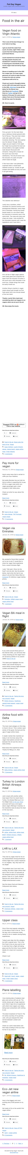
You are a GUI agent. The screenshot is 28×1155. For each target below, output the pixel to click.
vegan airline (13, 1133)
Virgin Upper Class (12, 978)
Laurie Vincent (18, 447)
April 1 (6, 1133)
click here (13, 87)
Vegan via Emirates (8, 529)
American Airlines (9, 909)
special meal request (8, 703)
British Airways (9, 701)
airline (6, 832)
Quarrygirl (7, 976)
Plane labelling (11, 990)
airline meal (20, 832)
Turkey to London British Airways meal (13, 784)
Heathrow (17, 701)
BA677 (4, 835)
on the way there (18, 802)
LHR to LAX (9, 848)
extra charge (8, 514)
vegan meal (19, 703)
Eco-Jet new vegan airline (10, 1090)
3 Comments (8, 1080)
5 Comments (8, 454)
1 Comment (8, 604)
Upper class (10, 920)
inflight (19, 835)
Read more (5, 498)
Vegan (12, 444)
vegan (17, 976)
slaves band (11, 449)
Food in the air (8, 442)
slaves (4, 449)
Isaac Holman (8, 447)
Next (20, 1143)
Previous (5, 1143)
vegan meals (6, 516)
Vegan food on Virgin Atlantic (11, 32)
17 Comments (8, 519)
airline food (12, 832)
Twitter (10, 93)
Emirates (7, 599)
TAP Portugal (17, 514)
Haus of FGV (18, 1128)
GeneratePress (14, 1152)
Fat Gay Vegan (14, 4)
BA (5, 1075)
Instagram (5, 577)
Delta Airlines (8, 770)
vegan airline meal (19, 770)
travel (13, 976)
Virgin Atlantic (10, 451)
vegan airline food (8, 601)
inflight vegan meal (16, 599)
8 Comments (8, 1135)
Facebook (15, 91)
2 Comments (8, 772)
